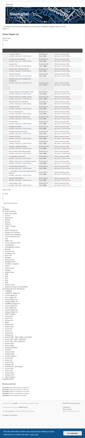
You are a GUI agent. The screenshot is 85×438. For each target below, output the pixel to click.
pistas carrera (13, 64)
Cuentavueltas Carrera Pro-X (17, 166)
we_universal (10, 411)
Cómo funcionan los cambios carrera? (20, 97)
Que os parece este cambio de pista (20, 151)
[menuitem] (5, 415)
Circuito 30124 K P (14, 141)
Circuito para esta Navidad (17, 59)
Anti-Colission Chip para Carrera (19, 69)
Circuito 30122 (13, 121)
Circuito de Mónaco (15, 54)
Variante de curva (14, 107)
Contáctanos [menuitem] (66, 407)
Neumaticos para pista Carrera (18, 131)
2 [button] (2, 44)
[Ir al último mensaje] (70, 54)
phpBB (15, 403)
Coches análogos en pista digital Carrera (21, 92)
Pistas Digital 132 (10, 34)
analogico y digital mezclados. (18, 146)
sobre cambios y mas (15, 183)
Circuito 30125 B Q (14, 136)
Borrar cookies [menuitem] (67, 409)
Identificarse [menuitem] (9, 4)
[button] (2, 46)
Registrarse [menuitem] (9, 6)
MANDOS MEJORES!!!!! (16, 178)
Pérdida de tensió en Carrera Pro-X (19, 116)
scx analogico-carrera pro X (17, 156)
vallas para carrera (14, 74)
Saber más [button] (34, 434)
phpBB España (23, 407)
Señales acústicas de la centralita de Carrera (22, 161)
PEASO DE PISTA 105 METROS (18, 102)
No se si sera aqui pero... (16, 112)
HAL (12, 56)
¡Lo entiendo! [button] (72, 433)
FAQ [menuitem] (8, 22)
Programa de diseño (15, 126)
